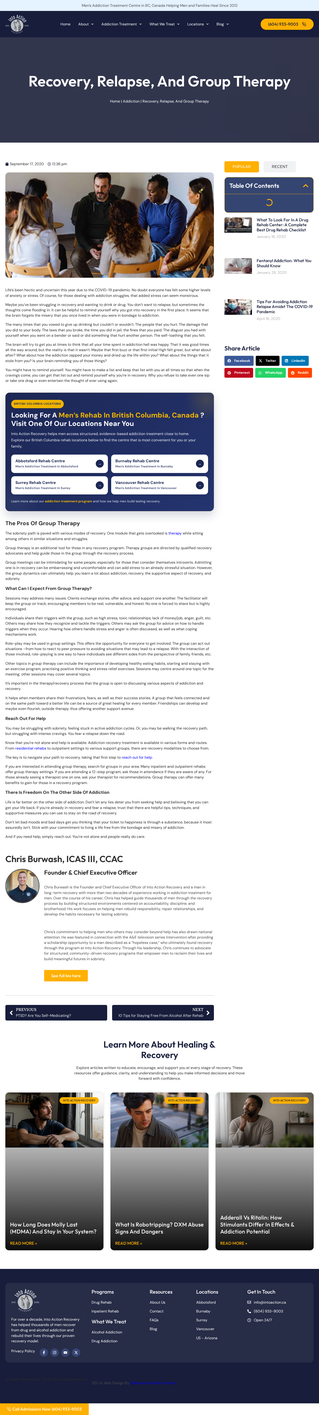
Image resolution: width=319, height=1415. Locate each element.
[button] (306, 186)
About (83, 24)
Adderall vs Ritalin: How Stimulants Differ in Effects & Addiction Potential (257, 1224)
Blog (220, 24)
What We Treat (162, 24)
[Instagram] (54, 1352)
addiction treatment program (68, 501)
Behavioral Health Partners (153, 1383)
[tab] (241, 166)
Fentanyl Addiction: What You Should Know (284, 263)
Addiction (131, 101)
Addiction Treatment (119, 24)
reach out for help (137, 757)
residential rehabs (30, 748)
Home (65, 24)
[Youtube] (65, 1352)
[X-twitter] (76, 1352)
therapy (175, 533)
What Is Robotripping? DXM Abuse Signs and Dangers (159, 1228)
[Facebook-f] (44, 1352)
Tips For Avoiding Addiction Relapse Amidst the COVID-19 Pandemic (285, 306)
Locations (195, 24)
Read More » (23, 1243)
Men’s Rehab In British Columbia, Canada (129, 415)
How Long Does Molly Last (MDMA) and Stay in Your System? (53, 1228)
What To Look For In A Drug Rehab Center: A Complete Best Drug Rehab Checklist (282, 225)
